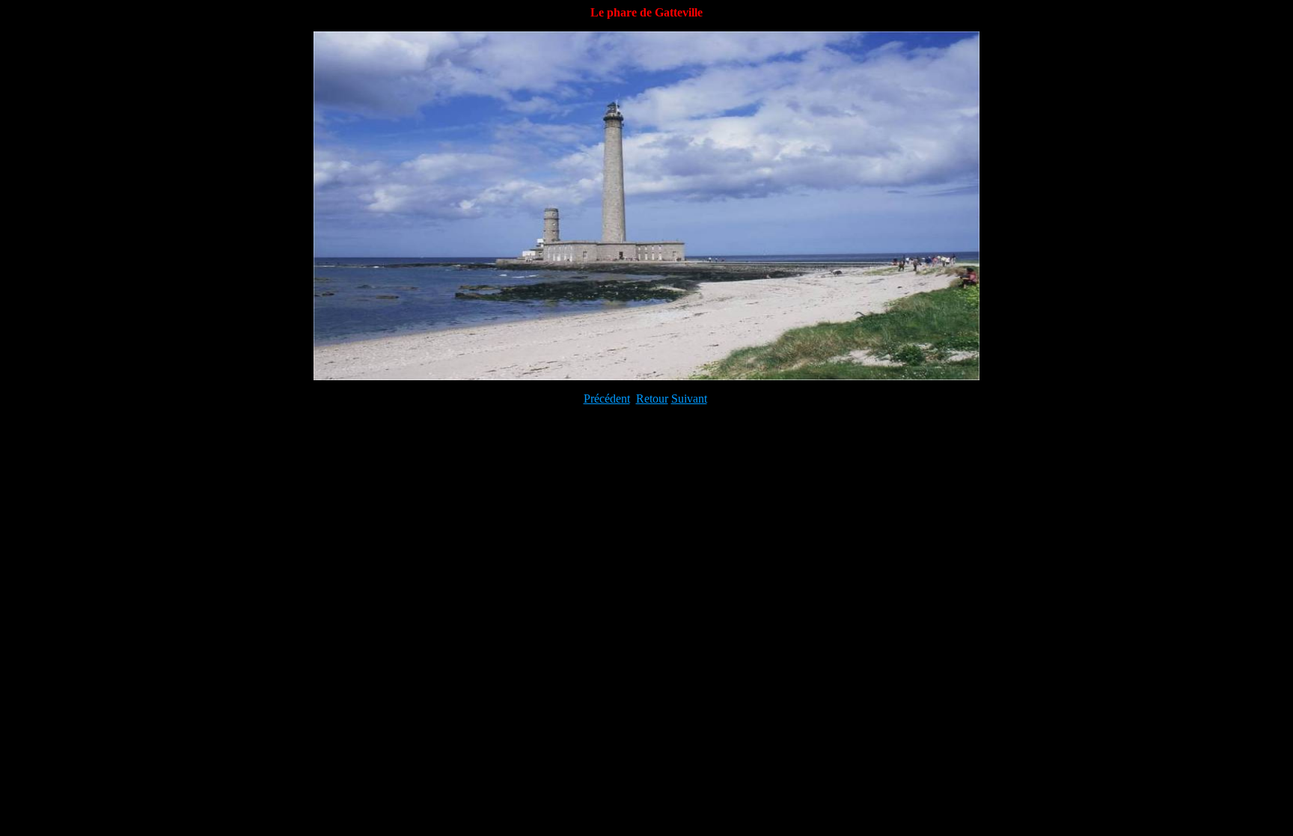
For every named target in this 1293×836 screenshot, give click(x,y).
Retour (652, 398)
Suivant (689, 398)
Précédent (607, 398)
